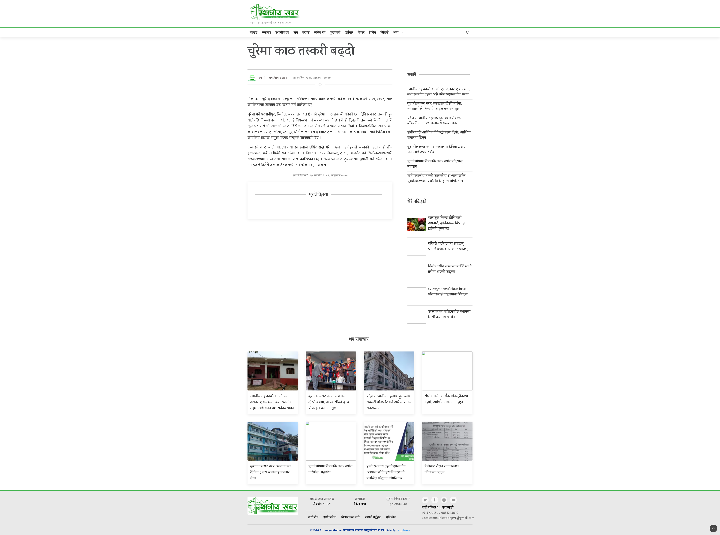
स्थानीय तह (282, 32)
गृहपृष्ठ (253, 32)
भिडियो (384, 32)
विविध (372, 32)
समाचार (266, 32)
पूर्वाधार (349, 32)
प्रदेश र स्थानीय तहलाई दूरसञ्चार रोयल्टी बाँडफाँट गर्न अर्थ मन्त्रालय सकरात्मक (434, 121)
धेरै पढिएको (416, 201)
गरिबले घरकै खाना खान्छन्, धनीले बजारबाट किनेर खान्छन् (448, 246)
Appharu (404, 530)
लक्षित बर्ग (319, 32)
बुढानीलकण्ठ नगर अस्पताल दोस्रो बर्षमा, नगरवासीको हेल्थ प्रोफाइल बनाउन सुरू (434, 106)
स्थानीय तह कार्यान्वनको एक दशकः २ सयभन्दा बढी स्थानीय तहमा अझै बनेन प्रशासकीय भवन (439, 92)
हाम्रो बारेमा (329, 517)
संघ (296, 32)
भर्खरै (411, 74)
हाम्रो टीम (313, 517)
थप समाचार (358, 339)
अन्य (395, 32)
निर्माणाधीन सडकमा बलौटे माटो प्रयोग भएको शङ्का (450, 269)
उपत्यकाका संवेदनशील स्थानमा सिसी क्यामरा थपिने (449, 314)
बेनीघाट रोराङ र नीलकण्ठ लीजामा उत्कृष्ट (442, 470)
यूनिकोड (391, 517)
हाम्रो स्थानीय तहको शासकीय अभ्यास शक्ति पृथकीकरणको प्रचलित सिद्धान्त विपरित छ (436, 179)
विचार (361, 32)
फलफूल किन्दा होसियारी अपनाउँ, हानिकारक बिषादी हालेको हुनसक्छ (446, 223)
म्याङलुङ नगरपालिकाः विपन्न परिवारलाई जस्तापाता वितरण (448, 292)
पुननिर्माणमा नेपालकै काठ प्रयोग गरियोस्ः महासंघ (435, 164)
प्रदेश (306, 32)
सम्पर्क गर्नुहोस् (373, 517)
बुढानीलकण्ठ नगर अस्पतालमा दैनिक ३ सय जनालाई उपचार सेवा (436, 150)
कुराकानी (335, 32)
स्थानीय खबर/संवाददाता (273, 78)
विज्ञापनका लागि (350, 517)
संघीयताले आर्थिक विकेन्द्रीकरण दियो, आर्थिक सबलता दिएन (438, 135)
